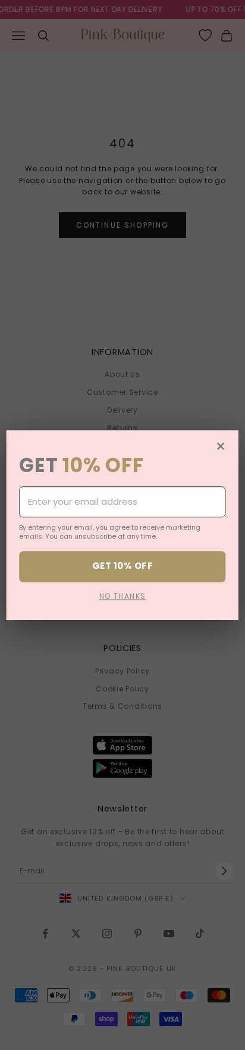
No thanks (122, 596)
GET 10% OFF (122, 566)
